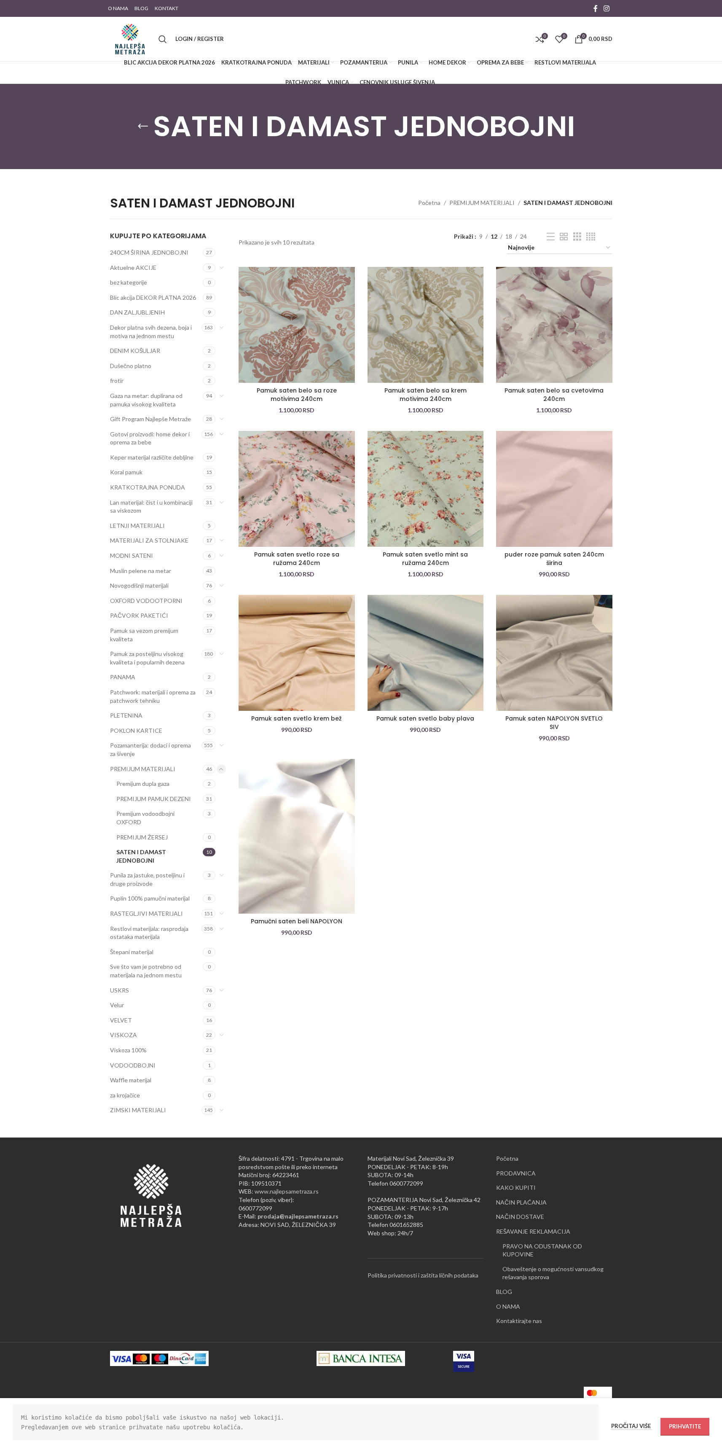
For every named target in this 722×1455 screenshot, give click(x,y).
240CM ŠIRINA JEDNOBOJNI (149, 252)
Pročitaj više (631, 1426)
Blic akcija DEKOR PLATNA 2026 (153, 297)
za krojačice (125, 1095)
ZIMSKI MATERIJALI (138, 1109)
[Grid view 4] (590, 236)
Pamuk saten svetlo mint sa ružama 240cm (425, 558)
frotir (116, 380)
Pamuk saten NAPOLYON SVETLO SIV (554, 722)
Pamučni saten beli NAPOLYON (296, 921)
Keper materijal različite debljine (151, 457)
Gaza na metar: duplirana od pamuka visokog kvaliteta (146, 400)
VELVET (121, 1020)
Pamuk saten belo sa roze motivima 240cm (297, 394)
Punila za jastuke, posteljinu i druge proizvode (147, 879)
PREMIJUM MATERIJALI (482, 202)
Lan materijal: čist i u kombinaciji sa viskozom (151, 506)
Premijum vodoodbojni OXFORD (145, 818)
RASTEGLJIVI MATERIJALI (146, 913)
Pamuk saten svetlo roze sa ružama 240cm (296, 558)
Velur (117, 1005)
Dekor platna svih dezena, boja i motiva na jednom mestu (151, 331)
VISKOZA (123, 1034)
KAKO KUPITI (516, 1187)
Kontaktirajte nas (519, 1320)
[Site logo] (130, 38)
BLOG (504, 1291)
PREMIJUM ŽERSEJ (142, 837)
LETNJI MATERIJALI (137, 525)
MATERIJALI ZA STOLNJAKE (149, 540)
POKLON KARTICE (136, 730)
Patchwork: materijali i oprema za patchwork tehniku (153, 696)
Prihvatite (685, 1426)
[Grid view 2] (564, 236)
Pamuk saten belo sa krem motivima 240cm (425, 394)
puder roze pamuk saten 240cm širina (554, 558)
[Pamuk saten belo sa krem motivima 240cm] (426, 325)
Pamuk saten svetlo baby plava (425, 718)
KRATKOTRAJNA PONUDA (147, 487)
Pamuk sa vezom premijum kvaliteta (144, 635)
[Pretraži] (162, 39)
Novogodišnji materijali (139, 585)
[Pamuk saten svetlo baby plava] (426, 653)
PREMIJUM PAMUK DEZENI (153, 798)
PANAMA (122, 676)
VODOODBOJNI (133, 1065)
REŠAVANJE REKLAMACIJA (533, 1231)
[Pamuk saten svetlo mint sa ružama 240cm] (426, 489)
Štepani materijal (131, 951)
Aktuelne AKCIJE (133, 267)
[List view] (551, 236)
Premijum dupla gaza (142, 783)
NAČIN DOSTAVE (520, 1216)
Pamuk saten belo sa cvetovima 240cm (554, 394)
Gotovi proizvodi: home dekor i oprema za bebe (150, 438)
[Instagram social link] (606, 8)
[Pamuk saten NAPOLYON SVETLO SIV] (554, 653)
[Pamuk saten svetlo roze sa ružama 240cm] (297, 489)
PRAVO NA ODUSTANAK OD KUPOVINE (542, 1250)
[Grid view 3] (577, 236)
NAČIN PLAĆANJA (521, 1202)
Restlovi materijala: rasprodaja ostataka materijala (149, 933)
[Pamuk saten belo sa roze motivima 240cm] (297, 325)
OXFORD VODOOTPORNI (146, 600)
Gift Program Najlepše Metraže (150, 418)
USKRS (119, 990)
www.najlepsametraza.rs (287, 1191)
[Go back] (142, 126)
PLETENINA (126, 715)
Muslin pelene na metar (140, 570)
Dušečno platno (130, 365)
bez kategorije (128, 282)
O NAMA (508, 1306)
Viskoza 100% (128, 1050)
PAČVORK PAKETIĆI (139, 615)
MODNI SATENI (131, 555)
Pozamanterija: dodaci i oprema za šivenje (150, 749)
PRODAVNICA (516, 1173)
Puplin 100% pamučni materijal (150, 898)
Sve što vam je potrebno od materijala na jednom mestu (146, 971)
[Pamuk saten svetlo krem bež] (297, 653)
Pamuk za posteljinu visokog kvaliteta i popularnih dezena (147, 658)
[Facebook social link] (595, 8)
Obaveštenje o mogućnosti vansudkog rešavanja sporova (553, 1273)
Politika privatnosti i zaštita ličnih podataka (423, 1275)
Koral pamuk (126, 472)
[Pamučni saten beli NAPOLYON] (297, 836)
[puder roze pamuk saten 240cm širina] (554, 489)
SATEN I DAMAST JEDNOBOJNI (141, 856)
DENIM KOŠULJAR (135, 350)
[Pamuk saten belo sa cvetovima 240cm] (554, 325)
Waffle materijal (130, 1080)
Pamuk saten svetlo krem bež (296, 718)
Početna (429, 202)
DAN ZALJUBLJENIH (137, 312)
